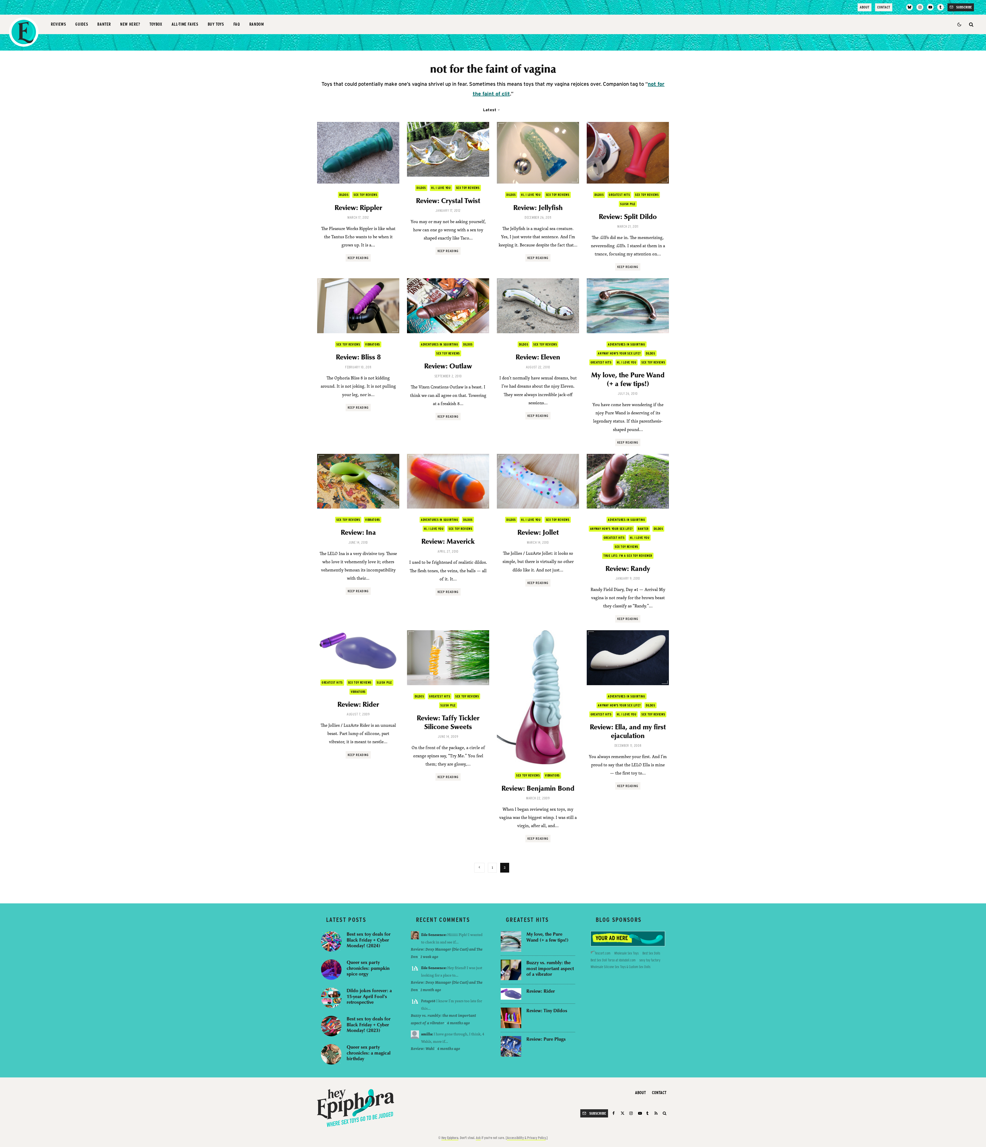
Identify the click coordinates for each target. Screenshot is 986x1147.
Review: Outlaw (448, 365)
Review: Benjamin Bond (537, 788)
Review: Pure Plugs (546, 1039)
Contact (883, 7)
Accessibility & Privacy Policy (526, 1138)
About (864, 7)
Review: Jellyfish (538, 207)
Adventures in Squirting (439, 344)
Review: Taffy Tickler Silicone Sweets (448, 722)
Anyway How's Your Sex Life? (619, 353)
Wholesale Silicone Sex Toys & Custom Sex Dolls (620, 967)
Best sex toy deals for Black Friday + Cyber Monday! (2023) (369, 1024)
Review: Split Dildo (628, 216)
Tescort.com (602, 953)
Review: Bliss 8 (358, 356)
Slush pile (628, 204)
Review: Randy (627, 568)
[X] (622, 1113)
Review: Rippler (358, 207)
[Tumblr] (940, 7)
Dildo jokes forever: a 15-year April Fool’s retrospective (369, 996)
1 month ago (431, 990)
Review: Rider (358, 704)
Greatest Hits (619, 195)
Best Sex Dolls (651, 953)
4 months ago (458, 1023)
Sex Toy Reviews (365, 195)
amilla (426, 1034)
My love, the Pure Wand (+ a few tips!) (628, 379)
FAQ (236, 24)
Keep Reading (358, 258)
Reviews (58, 24)
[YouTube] (930, 7)
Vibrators (372, 344)
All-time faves (185, 24)
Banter (104, 24)
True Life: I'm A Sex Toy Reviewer (627, 556)
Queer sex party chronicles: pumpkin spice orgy (368, 968)
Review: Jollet (538, 532)
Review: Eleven (538, 356)
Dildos (344, 195)
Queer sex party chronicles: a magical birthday (369, 1053)
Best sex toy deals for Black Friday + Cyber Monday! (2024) (369, 940)
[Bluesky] (909, 7)
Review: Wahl (422, 1048)
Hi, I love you (441, 188)
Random (256, 24)
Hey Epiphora (449, 1138)
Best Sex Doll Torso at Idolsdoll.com (613, 960)
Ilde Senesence (433, 935)
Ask (478, 1138)
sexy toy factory (649, 960)
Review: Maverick (448, 541)
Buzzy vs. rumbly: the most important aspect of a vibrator (550, 968)
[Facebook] (614, 1113)
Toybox (155, 24)
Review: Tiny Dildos (546, 1011)
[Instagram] (919, 7)
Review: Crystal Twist (448, 200)
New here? (130, 24)
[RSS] (656, 1113)
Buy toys (216, 24)
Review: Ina (358, 532)
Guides (81, 24)
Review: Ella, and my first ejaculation (628, 731)
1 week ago (429, 956)
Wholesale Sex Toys (626, 953)
